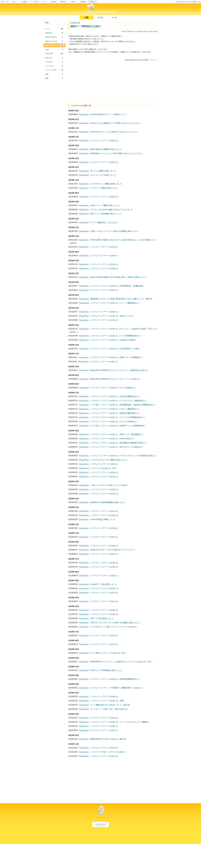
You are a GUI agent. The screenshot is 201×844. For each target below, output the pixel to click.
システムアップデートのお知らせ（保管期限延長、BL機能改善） (117, 286)
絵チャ (14, 2)
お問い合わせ (186, 1)
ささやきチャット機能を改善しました (106, 184)
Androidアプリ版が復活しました (103, 584)
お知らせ (92, 2)
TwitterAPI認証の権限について (103, 519)
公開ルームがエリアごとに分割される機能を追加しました (114, 231)
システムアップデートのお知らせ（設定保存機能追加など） (115, 396)
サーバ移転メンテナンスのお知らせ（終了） (108, 653)
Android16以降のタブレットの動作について (108, 114)
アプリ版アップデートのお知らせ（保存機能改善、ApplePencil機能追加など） (123, 405)
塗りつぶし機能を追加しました (103, 171)
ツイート (153, 60)
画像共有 (53, 2)
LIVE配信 (24, 2)
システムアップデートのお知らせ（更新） (108, 701)
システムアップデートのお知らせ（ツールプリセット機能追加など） (119, 400)
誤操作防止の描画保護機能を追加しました (108, 502)
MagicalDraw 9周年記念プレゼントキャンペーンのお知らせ (115, 379)
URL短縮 (178, 1)
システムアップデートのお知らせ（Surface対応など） (113, 438)
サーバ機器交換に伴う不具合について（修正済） (110, 705)
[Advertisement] (54, 119)
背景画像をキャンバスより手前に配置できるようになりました (116, 153)
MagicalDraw (84, 114)
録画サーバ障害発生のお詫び (85, 26)
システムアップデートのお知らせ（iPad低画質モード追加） (115, 348)
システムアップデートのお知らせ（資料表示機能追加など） (115, 413)
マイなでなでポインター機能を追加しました (108, 460)
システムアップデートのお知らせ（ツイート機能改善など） (115, 303)
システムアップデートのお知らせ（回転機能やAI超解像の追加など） (119, 443)
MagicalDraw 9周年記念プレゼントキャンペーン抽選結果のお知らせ (118, 370)
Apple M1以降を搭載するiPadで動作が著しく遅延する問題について (118, 277)
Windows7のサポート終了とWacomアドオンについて (112, 550)
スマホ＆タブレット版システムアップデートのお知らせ (113, 627)
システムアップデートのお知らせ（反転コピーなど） (112, 316)
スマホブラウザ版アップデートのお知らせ (108, 752)
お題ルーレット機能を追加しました (105, 205)
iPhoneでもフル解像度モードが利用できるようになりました (115, 123)
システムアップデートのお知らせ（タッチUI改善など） (113, 388)
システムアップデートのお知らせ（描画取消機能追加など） (115, 679)
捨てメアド (4, 2)
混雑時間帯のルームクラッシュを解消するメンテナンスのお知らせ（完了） (122, 662)
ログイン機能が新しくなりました (104, 222)
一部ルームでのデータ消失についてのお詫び (108, 485)
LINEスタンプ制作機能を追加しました (106, 670)
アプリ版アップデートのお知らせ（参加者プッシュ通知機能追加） (118, 426)
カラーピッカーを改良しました (103, 175)
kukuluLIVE (75, 23)
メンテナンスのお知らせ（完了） (104, 468)
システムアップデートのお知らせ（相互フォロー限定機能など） (117, 434)
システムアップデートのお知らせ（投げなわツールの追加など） (117, 447)
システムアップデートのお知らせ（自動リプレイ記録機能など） (117, 357)
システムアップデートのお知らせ (104, 140)
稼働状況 (194, 1)
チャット (44, 2)
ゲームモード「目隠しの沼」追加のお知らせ (108, 709)
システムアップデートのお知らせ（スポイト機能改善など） (115, 409)
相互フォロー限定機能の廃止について (106, 214)
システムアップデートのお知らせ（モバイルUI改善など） (114, 421)
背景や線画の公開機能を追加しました (106, 149)
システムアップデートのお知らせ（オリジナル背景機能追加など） (118, 417)
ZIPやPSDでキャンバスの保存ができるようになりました (114, 132)
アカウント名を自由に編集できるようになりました (111, 209)
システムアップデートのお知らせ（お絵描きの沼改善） (113, 340)
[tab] (54, 29)
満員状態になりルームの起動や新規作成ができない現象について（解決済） (122, 299)
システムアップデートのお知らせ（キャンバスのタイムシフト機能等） (120, 722)
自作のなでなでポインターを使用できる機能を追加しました (115, 622)
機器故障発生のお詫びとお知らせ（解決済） (108, 739)
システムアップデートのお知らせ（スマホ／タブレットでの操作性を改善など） (123, 456)
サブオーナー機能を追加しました (104, 188)
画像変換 (83, 2)
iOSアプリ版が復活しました (102, 618)
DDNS (73, 2)
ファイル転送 (34, 2)
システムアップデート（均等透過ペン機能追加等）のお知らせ (116, 688)
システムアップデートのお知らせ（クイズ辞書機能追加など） (116, 336)
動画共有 (63, 2)
